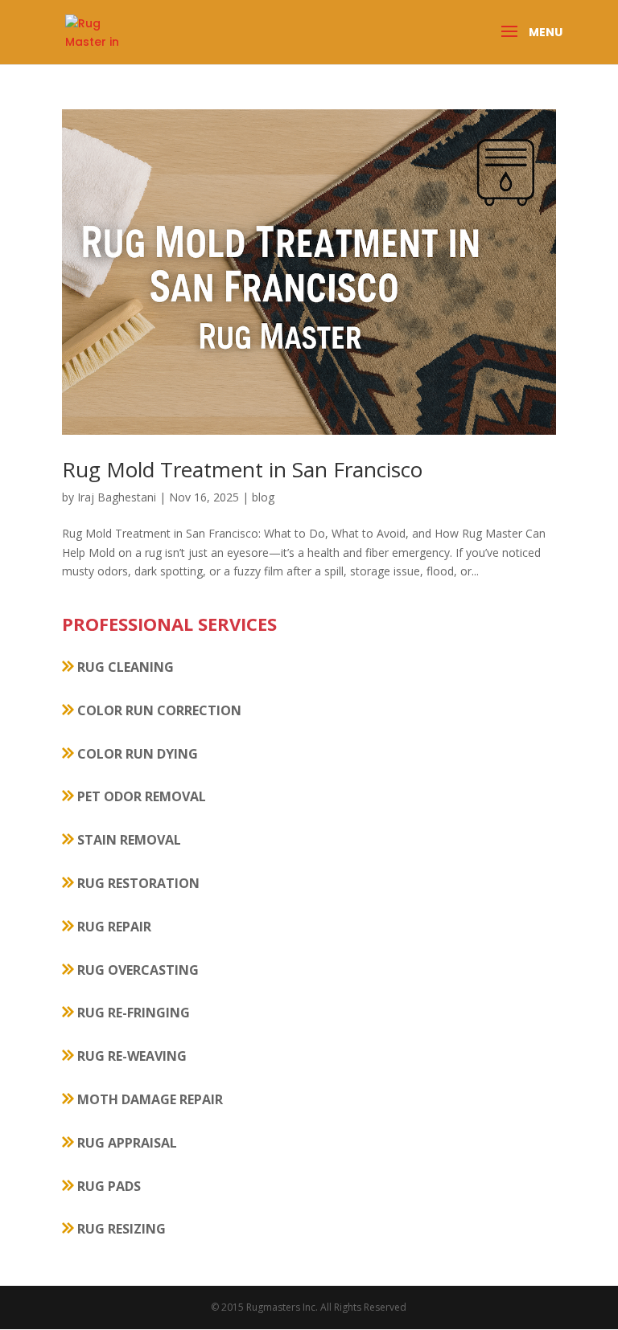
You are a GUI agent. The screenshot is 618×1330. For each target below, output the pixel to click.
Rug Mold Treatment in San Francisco (242, 469)
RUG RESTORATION (137, 883)
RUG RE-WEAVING (130, 1056)
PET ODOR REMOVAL (140, 796)
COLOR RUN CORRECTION (157, 710)
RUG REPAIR (112, 926)
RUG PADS (107, 1186)
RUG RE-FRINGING (132, 1012)
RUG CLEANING (124, 667)
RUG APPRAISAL (125, 1143)
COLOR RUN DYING (136, 754)
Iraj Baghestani (116, 497)
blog (263, 497)
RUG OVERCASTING (136, 970)
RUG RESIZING (120, 1229)
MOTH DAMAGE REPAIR (148, 1099)
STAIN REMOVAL (127, 840)
